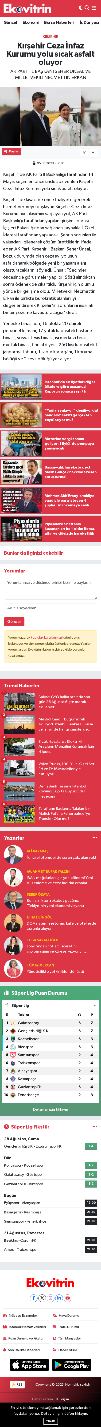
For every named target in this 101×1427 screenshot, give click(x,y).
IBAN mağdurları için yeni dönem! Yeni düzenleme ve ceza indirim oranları (60, 880)
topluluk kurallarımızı (46, 637)
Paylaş (14, 151)
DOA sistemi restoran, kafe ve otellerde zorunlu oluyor (61, 926)
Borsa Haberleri (59, 22)
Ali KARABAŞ (38, 851)
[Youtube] (67, 1298)
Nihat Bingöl (39, 917)
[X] (42, 1298)
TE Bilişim (62, 1399)
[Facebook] (34, 1298)
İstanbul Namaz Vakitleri (27, 1327)
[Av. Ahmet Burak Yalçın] (13, 877)
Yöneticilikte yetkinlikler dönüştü (55, 972)
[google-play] (72, 1366)
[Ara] (87, 8)
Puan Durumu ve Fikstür (26, 1338)
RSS (19, 1384)
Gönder (14, 622)
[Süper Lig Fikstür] (95, 1127)
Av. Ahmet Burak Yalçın (48, 872)
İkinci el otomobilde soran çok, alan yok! (61, 858)
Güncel (10, 22)
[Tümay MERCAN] (13, 968)
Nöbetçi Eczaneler (23, 1315)
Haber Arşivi (67, 1350)
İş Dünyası (89, 22)
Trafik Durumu (68, 1327)
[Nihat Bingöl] (13, 923)
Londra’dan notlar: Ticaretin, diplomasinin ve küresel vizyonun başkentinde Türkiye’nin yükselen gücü (60, 949)
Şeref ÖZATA (38, 894)
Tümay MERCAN (40, 965)
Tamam (50, 1421)
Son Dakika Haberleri (24, 1350)
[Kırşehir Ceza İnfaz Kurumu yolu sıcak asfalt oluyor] (50, 116)
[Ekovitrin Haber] (27, 8)
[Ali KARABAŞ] (13, 854)
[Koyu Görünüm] (81, 8)
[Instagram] (50, 1298)
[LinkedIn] (59, 1298)
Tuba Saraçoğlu (42, 940)
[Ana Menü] (94, 8)
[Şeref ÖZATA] (13, 900)
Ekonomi (31, 22)
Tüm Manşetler (69, 1338)
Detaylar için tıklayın (50, 1110)
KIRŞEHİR (50, 37)
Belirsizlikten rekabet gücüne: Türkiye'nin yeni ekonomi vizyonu (55, 903)
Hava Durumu (69, 1315)
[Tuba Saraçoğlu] (13, 946)
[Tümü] (95, 838)
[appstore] (30, 1366)
